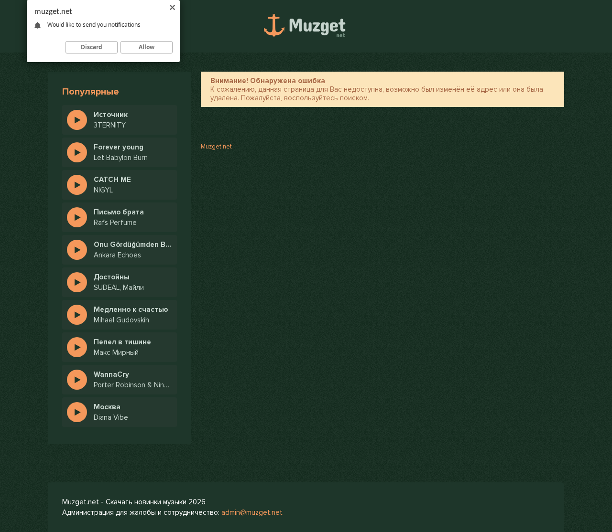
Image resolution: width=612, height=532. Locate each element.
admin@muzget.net (252, 512)
